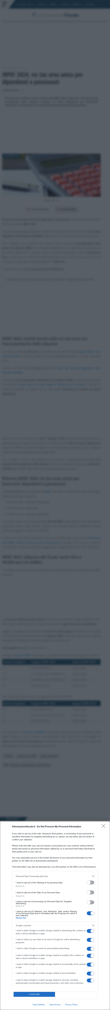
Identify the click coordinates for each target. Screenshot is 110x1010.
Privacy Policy (71, 1004)
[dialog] (55, 915)
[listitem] (55, 876)
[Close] (104, 827)
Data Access (55, 1004)
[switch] (90, 882)
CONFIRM (34, 994)
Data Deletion (39, 1004)
